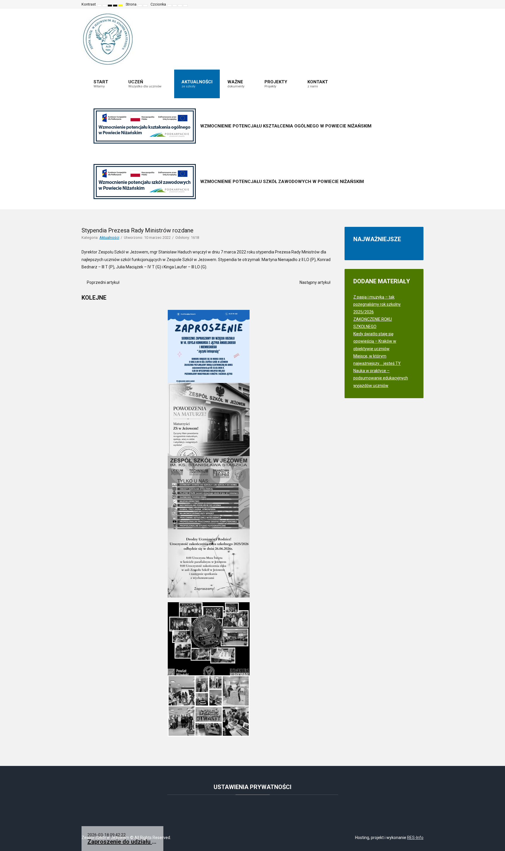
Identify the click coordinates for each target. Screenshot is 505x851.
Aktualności (109, 237)
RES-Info (415, 837)
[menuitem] (103, 84)
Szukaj (415, 4)
